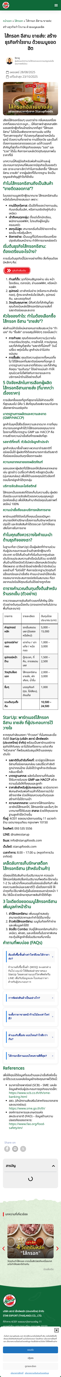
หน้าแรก (7, 21)
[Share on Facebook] (7, 1149)
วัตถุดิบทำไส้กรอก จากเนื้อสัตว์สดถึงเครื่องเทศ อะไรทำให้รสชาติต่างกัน (29, 1262)
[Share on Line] (15, 1149)
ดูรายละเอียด (30, 1366)
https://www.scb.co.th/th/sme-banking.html (29, 1095)
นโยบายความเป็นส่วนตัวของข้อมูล (37, 1373)
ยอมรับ (30, 1350)
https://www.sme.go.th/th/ (27, 1108)
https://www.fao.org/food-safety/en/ (27, 1126)
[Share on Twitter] (23, 1149)
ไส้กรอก (19, 21)
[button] (56, 1330)
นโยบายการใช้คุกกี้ (17, 1373)
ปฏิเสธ (30, 1358)
